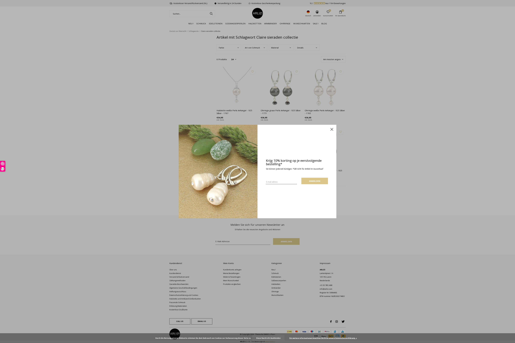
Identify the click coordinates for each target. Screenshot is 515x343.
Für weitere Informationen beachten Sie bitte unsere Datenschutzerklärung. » (323, 338)
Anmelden (314, 181)
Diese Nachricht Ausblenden (268, 338)
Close (331, 129)
